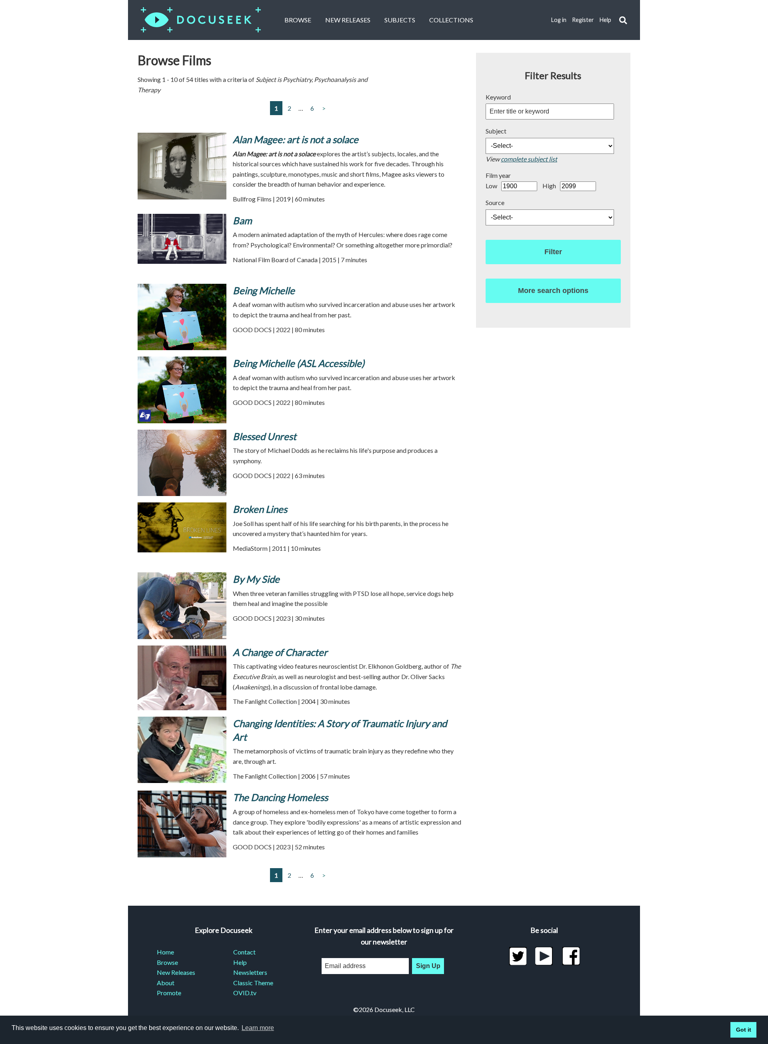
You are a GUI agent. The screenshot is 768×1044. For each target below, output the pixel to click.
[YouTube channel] (544, 956)
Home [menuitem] (165, 952)
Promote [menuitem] (169, 992)
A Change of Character (280, 652)
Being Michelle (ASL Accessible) (298, 363)
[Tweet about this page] (518, 956)
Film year (498, 175)
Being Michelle (264, 290)
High (549, 185)
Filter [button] (553, 252)
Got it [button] (743, 1029)
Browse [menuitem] (167, 962)
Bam (242, 220)
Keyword (498, 97)
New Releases (347, 20)
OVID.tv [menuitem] (244, 992)
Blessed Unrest (264, 436)
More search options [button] (553, 291)
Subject (496, 131)
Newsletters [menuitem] (250, 972)
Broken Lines (260, 509)
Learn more (258, 1027)
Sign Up (428, 965)
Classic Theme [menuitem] (253, 982)
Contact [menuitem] (244, 952)
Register (583, 19)
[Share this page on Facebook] (571, 956)
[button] (623, 20)
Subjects (399, 20)
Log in (558, 19)
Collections (451, 20)
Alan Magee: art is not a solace (295, 139)
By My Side (256, 579)
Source (495, 202)
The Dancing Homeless (280, 797)
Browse (297, 20)
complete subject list (529, 159)
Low (491, 185)
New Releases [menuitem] (176, 972)
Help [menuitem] (240, 962)
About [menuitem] (165, 982)
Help (605, 19)
